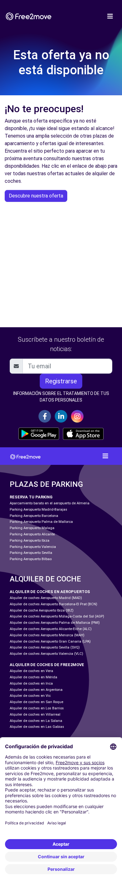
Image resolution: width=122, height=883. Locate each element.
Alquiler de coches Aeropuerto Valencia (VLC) (46, 654)
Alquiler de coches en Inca (31, 683)
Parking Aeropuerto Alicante (32, 534)
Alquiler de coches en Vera (31, 671)
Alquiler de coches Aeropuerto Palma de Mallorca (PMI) (55, 623)
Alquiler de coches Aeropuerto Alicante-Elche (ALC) (51, 629)
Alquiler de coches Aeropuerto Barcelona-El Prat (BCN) (53, 604)
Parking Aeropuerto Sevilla (31, 553)
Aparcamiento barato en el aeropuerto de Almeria (49, 503)
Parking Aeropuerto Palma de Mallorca (41, 522)
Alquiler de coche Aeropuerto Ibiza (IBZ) (42, 610)
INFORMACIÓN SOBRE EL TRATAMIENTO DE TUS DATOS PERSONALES (61, 396)
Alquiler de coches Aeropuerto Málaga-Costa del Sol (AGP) (57, 616)
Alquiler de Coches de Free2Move (47, 664)
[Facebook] (44, 416)
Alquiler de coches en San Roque (36, 702)
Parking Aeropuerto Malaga (32, 528)
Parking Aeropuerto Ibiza (29, 541)
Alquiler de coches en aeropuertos (50, 591)
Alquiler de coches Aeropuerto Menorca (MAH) (47, 635)
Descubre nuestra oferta (36, 196)
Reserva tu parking (31, 497)
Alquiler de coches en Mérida (33, 677)
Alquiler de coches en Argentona (36, 690)
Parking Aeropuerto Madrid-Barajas (38, 509)
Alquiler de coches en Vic (30, 696)
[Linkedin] (61, 416)
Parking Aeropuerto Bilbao (31, 559)
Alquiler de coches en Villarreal (35, 714)
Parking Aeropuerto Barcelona (34, 516)
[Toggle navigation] (110, 16)
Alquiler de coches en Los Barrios (37, 708)
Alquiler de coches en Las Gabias (37, 727)
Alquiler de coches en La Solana (36, 721)
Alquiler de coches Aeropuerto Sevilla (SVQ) (45, 647)
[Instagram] (77, 416)
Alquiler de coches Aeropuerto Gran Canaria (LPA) (50, 641)
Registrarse (61, 381)
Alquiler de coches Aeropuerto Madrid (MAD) (46, 598)
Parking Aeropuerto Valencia (33, 547)
